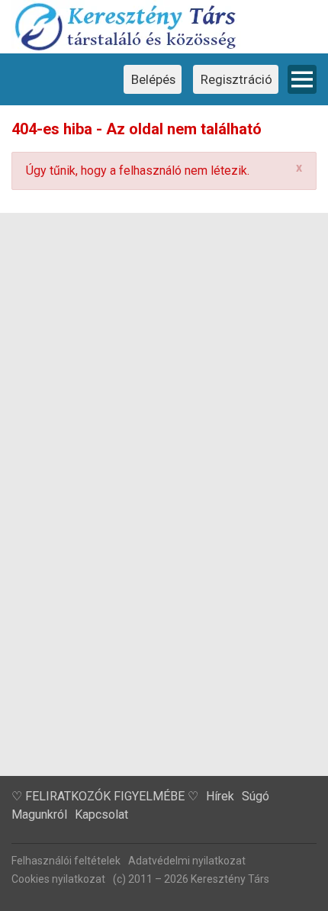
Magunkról (39, 814)
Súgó (255, 796)
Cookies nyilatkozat (58, 879)
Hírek (220, 796)
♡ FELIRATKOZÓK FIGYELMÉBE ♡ (104, 796)
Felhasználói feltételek (66, 861)
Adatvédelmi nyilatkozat (187, 861)
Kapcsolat (101, 814)
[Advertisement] (164, 604)
